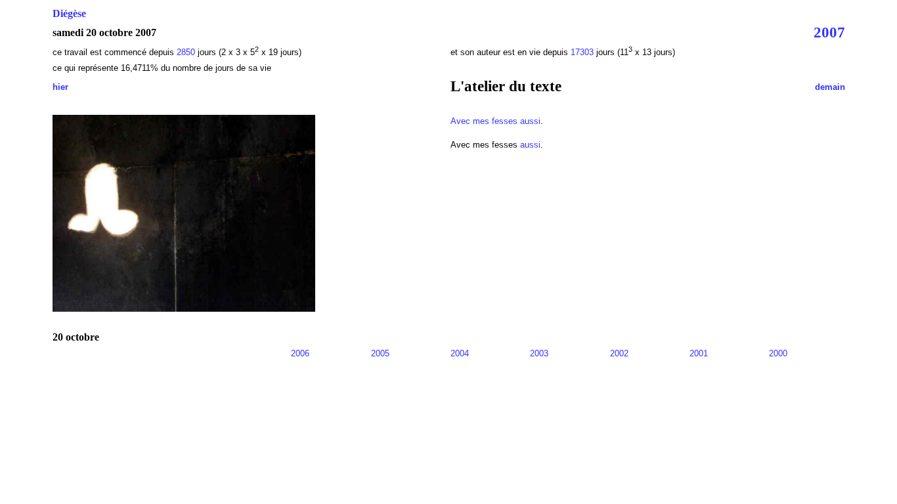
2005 (380, 353)
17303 (583, 52)
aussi (530, 121)
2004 (459, 353)
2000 (778, 353)
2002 (619, 353)
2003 (539, 353)
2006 (300, 353)
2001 (698, 353)
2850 (187, 52)
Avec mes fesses (483, 121)
